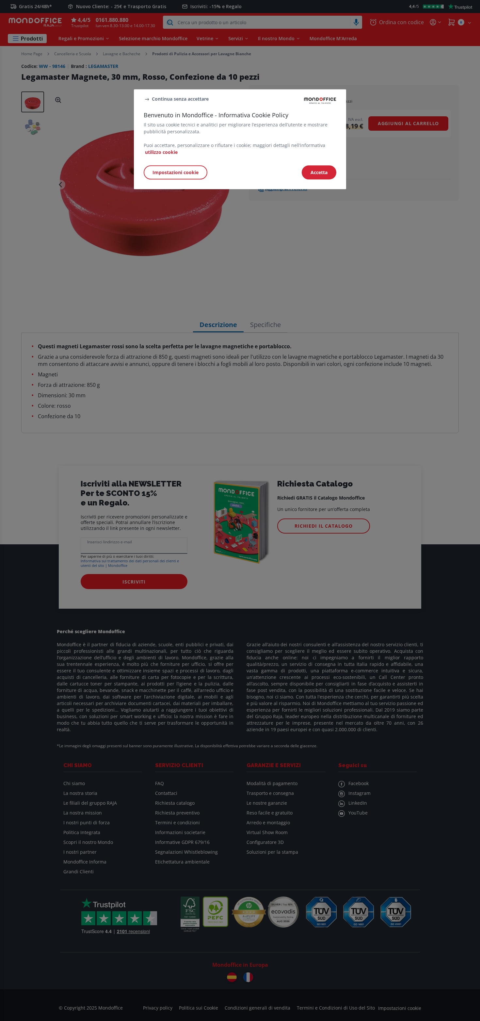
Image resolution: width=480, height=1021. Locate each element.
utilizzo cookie (161, 152)
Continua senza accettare (180, 99)
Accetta (319, 172)
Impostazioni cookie (175, 172)
